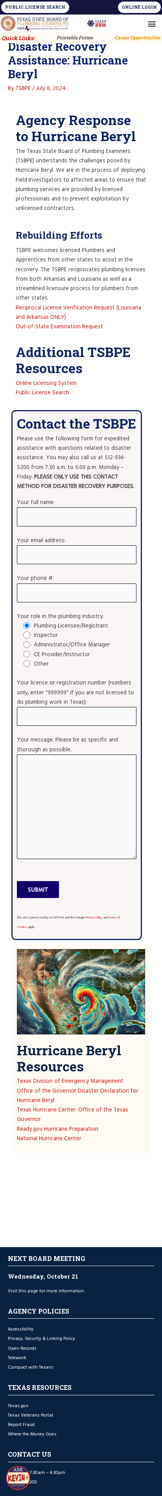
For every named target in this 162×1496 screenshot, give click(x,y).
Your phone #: (35, 578)
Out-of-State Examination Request (59, 327)
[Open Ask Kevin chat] (18, 1477)
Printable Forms (75, 37)
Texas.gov (18, 1405)
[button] (151, 23)
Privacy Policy (94, 917)
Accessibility (20, 1329)
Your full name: (36, 502)
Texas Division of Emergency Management (70, 1081)
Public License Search (42, 393)
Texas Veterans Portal (30, 1415)
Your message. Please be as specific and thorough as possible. (67, 744)
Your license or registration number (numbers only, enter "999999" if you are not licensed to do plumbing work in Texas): (75, 692)
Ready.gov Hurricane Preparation (57, 1129)
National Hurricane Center (49, 1139)
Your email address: (41, 541)
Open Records (22, 1348)
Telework (17, 1357)
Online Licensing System (46, 383)
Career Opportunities (137, 37)
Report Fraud (21, 1424)
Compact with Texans (30, 1367)
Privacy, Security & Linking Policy (41, 1338)
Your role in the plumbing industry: (60, 616)
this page (28, 1291)
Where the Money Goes (32, 1434)
